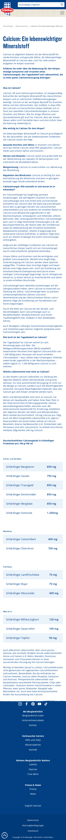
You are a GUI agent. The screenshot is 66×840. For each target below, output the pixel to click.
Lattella (33, 764)
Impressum (33, 830)
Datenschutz (33, 820)
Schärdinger (8, 26)
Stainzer (33, 769)
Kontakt (33, 749)
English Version (33, 805)
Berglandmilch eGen (33, 715)
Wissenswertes (22, 26)
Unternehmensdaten (33, 720)
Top (5, 835)
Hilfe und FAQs (33, 739)
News (33, 793)
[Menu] (62, 13)
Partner (33, 725)
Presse (32, 789)
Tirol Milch (33, 774)
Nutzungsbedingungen (33, 825)
